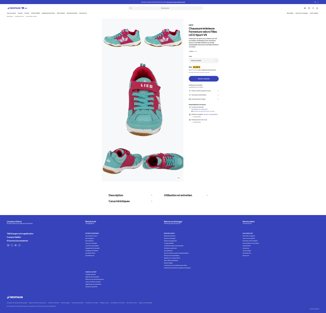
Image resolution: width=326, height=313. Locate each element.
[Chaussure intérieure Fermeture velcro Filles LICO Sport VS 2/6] (122, 39)
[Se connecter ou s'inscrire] (313, 8)
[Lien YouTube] (15, 245)
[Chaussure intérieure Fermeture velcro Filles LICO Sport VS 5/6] (163, 161)
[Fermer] (317, 2)
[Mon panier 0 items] (317, 8)
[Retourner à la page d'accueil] (17, 8)
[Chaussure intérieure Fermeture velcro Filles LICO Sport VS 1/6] (163, 39)
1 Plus (178, 178)
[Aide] (309, 8)
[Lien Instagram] (19, 245)
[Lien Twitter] (12, 245)
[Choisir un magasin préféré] (305, 8)
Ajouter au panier (204, 79)
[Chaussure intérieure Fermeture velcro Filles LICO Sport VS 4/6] (122, 161)
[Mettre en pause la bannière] (315, 2)
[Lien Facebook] (8, 245)
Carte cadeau (314, 13)
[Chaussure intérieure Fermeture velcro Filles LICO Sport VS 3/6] (142, 100)
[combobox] (204, 60)
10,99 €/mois (194, 70)
